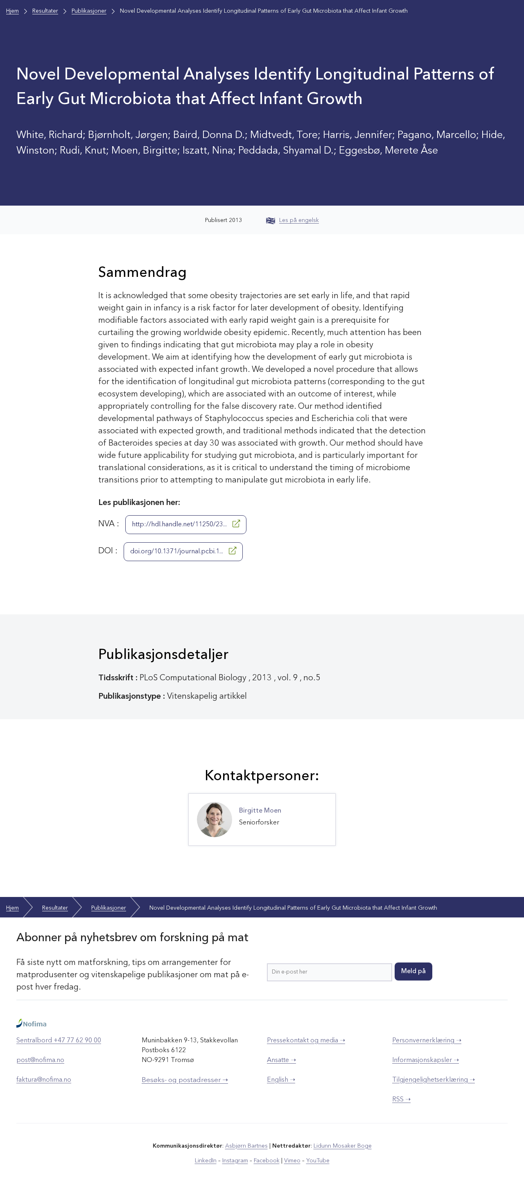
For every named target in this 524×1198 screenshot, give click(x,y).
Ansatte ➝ (281, 1060)
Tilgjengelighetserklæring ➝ (433, 1080)
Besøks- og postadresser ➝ (185, 1080)
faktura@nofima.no (43, 1080)
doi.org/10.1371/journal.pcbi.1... (177, 551)
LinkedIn (206, 1161)
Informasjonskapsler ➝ (425, 1060)
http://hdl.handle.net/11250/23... (180, 524)
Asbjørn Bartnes (246, 1146)
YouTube (318, 1161)
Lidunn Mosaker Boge (343, 1146)
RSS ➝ (401, 1099)
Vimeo (292, 1161)
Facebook (267, 1161)
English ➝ (281, 1080)
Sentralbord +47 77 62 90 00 (58, 1040)
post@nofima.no (40, 1060)
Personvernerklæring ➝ (426, 1040)
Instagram (235, 1161)
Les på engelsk (299, 220)
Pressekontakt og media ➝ (306, 1040)
